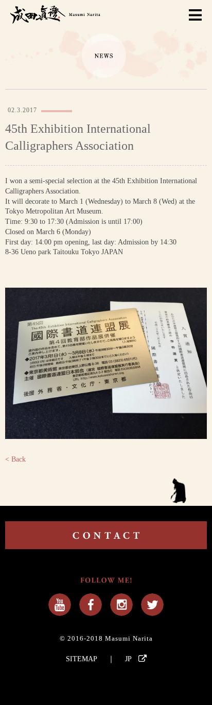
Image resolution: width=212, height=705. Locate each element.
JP (129, 659)
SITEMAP (81, 659)
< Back (15, 459)
